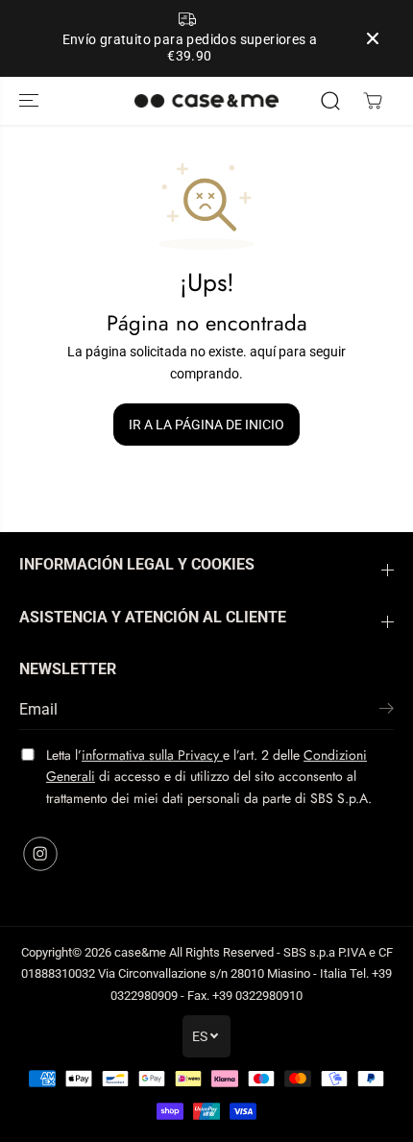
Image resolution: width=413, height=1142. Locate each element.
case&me (140, 952)
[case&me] (206, 101)
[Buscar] (330, 101)
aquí (263, 351)
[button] (30, 101)
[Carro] (373, 101)
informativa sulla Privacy (152, 755)
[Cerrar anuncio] (373, 38)
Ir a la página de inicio (206, 424)
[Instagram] (40, 854)
